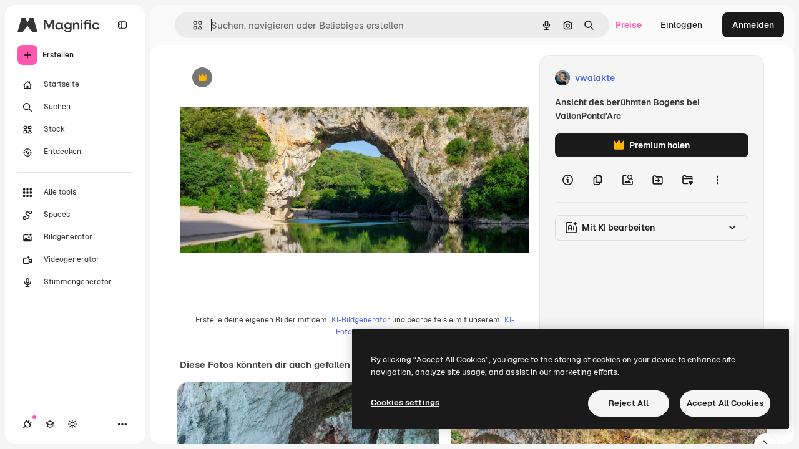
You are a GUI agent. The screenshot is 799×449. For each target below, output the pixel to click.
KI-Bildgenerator (360, 320)
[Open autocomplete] (192, 25)
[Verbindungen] (27, 424)
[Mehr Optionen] (717, 179)
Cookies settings (405, 402)
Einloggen (681, 25)
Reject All (629, 403)
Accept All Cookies (725, 403)
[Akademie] (50, 424)
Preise (628, 25)
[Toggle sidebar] (122, 25)
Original (259, 78)
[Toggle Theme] (72, 424)
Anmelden (753, 25)
